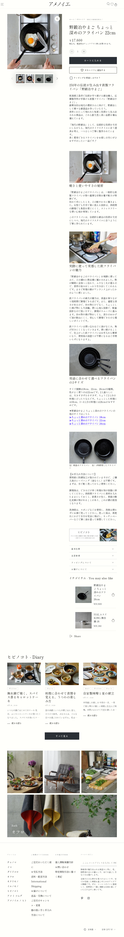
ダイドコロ (12, 688)
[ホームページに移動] (59, 4)
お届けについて (39, 890)
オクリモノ (13, 881)
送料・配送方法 (39, 876)
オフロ (10, 876)
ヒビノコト (13, 890)
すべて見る (62, 736)
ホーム (71, 19)
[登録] (115, 863)
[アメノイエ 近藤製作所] (93, 540)
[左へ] (12, 79)
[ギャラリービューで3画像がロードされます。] (39, 78)
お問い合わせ (62, 867)
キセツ (87, 688)
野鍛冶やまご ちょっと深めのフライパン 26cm (100, 592)
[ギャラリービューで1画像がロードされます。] (20, 78)
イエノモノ (13, 886)
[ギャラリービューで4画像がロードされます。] (48, 78)
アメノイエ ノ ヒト (17, 900)
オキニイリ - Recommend (89, 19)
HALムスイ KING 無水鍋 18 (100, 618)
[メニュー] (2, 4)
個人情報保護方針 (64, 862)
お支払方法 (36, 871)
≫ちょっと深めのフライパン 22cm (87, 420)
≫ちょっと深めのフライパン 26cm (87, 423)
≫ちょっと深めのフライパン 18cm (87, 417)
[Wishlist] (112, 4)
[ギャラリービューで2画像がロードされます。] (30, 78)
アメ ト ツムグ (14, 895)
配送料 (79, 43)
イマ (9, 867)
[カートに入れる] (113, 594)
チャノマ (50, 688)
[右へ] (57, 79)
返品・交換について (41, 895)
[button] (108, 4)
